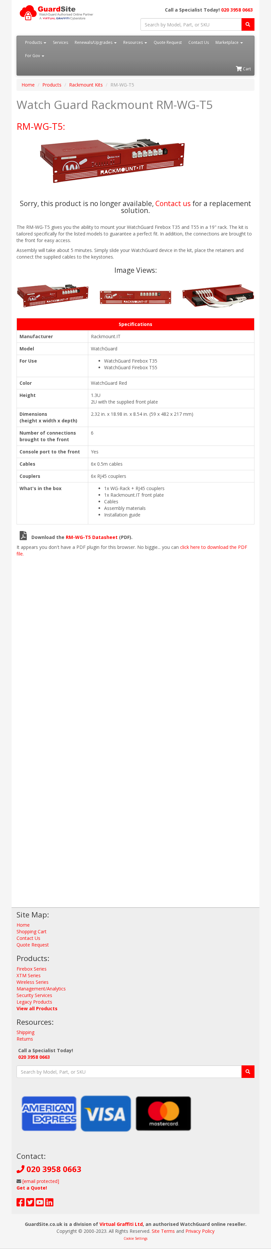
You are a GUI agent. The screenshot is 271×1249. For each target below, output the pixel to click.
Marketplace (227, 42)
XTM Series (29, 975)
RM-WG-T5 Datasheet (92, 537)
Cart (246, 69)
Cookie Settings (135, 1238)
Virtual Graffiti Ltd (121, 1224)
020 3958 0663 (237, 10)
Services (60, 42)
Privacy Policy (199, 1231)
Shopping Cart (32, 931)
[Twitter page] (30, 1204)
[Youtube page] (40, 1204)
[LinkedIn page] (49, 1204)
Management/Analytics (41, 988)
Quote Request (168, 42)
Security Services (34, 995)
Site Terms (163, 1231)
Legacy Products (34, 1002)
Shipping (25, 1032)
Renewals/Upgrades (94, 42)
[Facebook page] (21, 1204)
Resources (133, 42)
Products (34, 42)
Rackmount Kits (86, 85)
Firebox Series (32, 969)
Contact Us (198, 42)
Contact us (173, 203)
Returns (25, 1039)
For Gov (33, 55)
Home (28, 85)
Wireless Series (33, 982)
